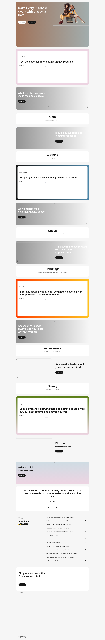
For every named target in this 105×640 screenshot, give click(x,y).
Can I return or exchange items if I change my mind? (59, 524)
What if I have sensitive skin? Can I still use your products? (60, 557)
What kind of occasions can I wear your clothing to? (58, 528)
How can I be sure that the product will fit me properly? (59, 531)
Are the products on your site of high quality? (57, 520)
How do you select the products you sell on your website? (60, 517)
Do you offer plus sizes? (52, 535)
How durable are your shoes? (53, 542)
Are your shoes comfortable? (53, 539)
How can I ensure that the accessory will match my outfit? (60, 550)
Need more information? (52, 560)
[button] (66, 517)
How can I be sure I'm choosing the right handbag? (58, 546)
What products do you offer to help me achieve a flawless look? (61, 553)
